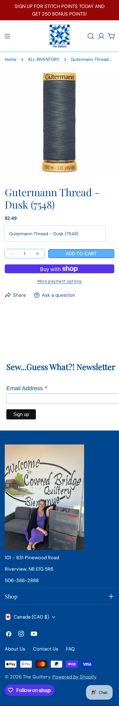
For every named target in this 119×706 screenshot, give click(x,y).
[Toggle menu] (7, 36)
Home (11, 59)
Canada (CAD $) (31, 617)
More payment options (59, 281)
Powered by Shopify (74, 677)
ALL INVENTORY (43, 59)
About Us (15, 649)
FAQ (70, 649)
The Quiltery (36, 677)
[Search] (90, 36)
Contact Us (45, 649)
